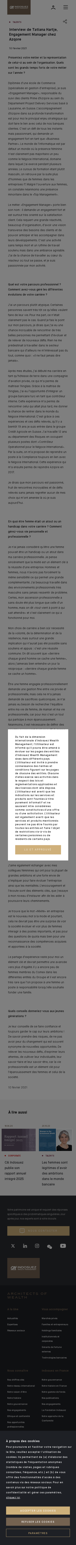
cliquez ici (13, 1498)
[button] (38, 849)
